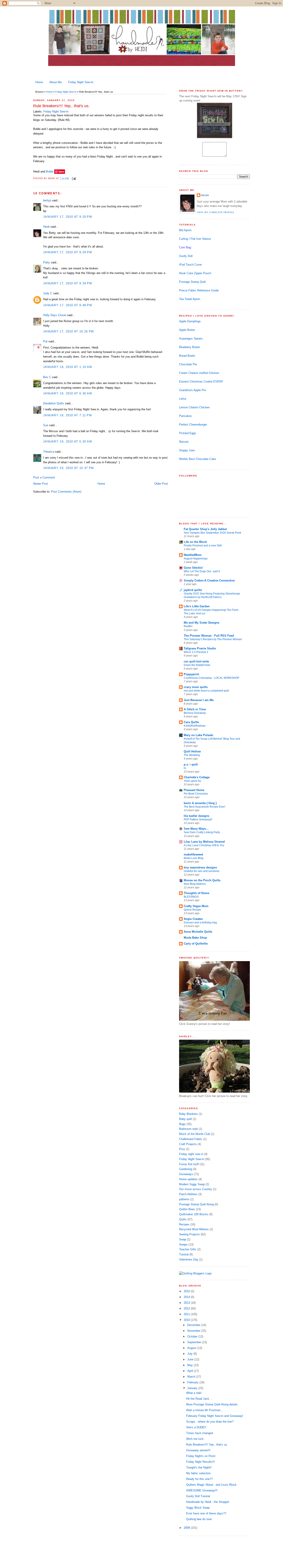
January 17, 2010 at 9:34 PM (67, 283)
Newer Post (40, 483)
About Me (55, 82)
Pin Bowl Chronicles (196, 793)
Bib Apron (185, 230)
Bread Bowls (187, 355)
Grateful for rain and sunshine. (202, 871)
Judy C (47, 293)
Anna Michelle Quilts (198, 931)
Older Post (161, 483)
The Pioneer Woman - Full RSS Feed (209, 635)
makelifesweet (193, 854)
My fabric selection (198, 1473)
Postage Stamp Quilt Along (196, 1204)
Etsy (182, 1149)
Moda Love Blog (193, 858)
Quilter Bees (187, 1209)
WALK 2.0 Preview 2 (196, 652)
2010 (187, 1320)
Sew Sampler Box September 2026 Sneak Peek (212, 532)
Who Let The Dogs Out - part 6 (202, 571)
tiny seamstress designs (200, 867)
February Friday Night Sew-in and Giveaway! (214, 1416)
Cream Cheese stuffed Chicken (199, 373)
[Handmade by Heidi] (214, 137)
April (190, 1371)
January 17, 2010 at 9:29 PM (67, 252)
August (192, 1348)
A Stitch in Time (195, 709)
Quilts (183, 1219)
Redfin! (188, 626)
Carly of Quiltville (196, 943)
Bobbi (49, 171)
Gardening (185, 1169)
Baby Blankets (188, 1114)
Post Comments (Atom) (66, 491)
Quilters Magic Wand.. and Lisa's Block (211, 1484)
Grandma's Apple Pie (192, 390)
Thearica (48, 451)
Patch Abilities (188, 1194)
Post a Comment (44, 477)
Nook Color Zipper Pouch (195, 273)
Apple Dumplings (190, 321)
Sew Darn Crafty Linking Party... (203, 832)
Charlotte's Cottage (197, 777)
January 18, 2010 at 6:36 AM (67, 393)
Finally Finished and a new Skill (203, 545)
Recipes (184, 1224)
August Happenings (196, 558)
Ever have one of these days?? (206, 1513)
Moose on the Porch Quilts (202, 880)
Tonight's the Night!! (199, 1467)
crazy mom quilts (196, 687)
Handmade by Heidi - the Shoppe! (207, 1502)
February (193, 1382)
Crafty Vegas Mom (196, 906)
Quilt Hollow (192, 751)
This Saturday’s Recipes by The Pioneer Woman (213, 639)
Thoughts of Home (196, 893)
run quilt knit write (196, 661)
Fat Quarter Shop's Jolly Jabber (205, 529)
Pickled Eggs (187, 433)
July (190, 1353)
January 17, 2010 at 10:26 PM (68, 331)
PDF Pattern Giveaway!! (198, 819)
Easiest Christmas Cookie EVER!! (201, 381)
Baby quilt (185, 1119)
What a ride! (194, 1393)
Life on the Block (195, 542)
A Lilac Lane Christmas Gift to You (204, 845)
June (190, 1359)
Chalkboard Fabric (190, 1139)
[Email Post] (73, 178)
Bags (182, 1124)
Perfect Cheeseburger (193, 424)
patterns (184, 1199)
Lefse (182, 398)
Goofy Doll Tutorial (198, 1496)
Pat (45, 341)
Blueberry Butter (189, 347)
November (194, 1330)
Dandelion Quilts (53, 403)
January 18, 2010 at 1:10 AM (67, 367)
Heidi (46, 226)
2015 (187, 1291)
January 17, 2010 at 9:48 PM (67, 305)
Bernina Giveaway (195, 712)
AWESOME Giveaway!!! (202, 1490)
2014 (187, 1297)
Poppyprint (191, 674)
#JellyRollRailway (194, 725)
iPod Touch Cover (190, 264)
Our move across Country (195, 1189)
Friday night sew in (191, 1154)
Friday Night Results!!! (200, 1461)
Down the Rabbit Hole (197, 665)
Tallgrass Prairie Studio (200, 648)
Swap (182, 1239)
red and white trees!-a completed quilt (206, 690)
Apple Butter (187, 330)
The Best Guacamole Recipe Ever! (204, 806)
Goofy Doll (186, 256)
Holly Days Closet (54, 315)
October (192, 1336)
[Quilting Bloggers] (195, 1273)
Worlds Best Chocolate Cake (197, 459)
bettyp (47, 200)
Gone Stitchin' (193, 567)
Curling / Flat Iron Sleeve (195, 238)
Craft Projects (188, 1144)
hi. (185, 768)
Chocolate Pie (188, 364)
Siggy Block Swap (198, 1507)
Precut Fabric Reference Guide (199, 290)
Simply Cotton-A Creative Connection (209, 580)
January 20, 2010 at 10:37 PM (68, 468)
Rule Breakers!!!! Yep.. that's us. (61, 106)
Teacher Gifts (187, 1249)
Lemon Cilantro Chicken (194, 407)
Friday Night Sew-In (80, 82)
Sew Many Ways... (196, 828)
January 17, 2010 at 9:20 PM (67, 216)
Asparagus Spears (191, 338)
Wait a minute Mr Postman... (204, 1410)
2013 (187, 1302)
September (194, 1342)
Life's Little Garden (197, 606)
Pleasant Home (194, 790)
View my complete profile (215, 212)
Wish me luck (195, 1438)
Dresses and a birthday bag (200, 922)
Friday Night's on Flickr (201, 1456)
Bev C (47, 377)
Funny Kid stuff (189, 1164)
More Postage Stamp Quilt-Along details (212, 1404)
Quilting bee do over (199, 1519)
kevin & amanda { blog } (200, 803)
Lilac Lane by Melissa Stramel (204, 841)
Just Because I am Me (199, 700)
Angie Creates (193, 919)
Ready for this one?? (199, 1479)
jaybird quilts (193, 590)
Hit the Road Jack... (199, 1398)
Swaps (183, 1244)
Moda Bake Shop (195, 937)
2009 (187, 1527)
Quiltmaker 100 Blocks (193, 1214)
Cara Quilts (191, 722)
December (194, 1325)
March (191, 1376)
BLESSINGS (191, 896)
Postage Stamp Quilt (192, 281)
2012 (187, 1308)
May (190, 1365)
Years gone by (192, 780)
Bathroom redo (188, 1129)
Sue (45, 425)
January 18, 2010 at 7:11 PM (67, 415)
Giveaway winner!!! (198, 1450)
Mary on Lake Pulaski (198, 735)
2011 (187, 1314)
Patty (46, 262)
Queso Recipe (192, 909)
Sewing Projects (189, 1234)
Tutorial (184, 1254)
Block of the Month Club (194, 1134)
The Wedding (192, 755)
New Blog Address (195, 883)
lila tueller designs (196, 816)
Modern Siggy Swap (192, 1184)
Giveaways (186, 1174)
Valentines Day (188, 1259)
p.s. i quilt (191, 764)
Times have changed (199, 1433)
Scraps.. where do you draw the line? (209, 1421)
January (192, 1388)
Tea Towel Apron (189, 299)
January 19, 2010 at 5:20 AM (67, 441)
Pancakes (185, 416)
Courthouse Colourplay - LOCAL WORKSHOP (211, 677)
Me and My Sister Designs (201, 622)
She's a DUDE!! (196, 1427)
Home (39, 82)
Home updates (188, 1179)
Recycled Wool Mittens (194, 1229)
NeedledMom (193, 555)
